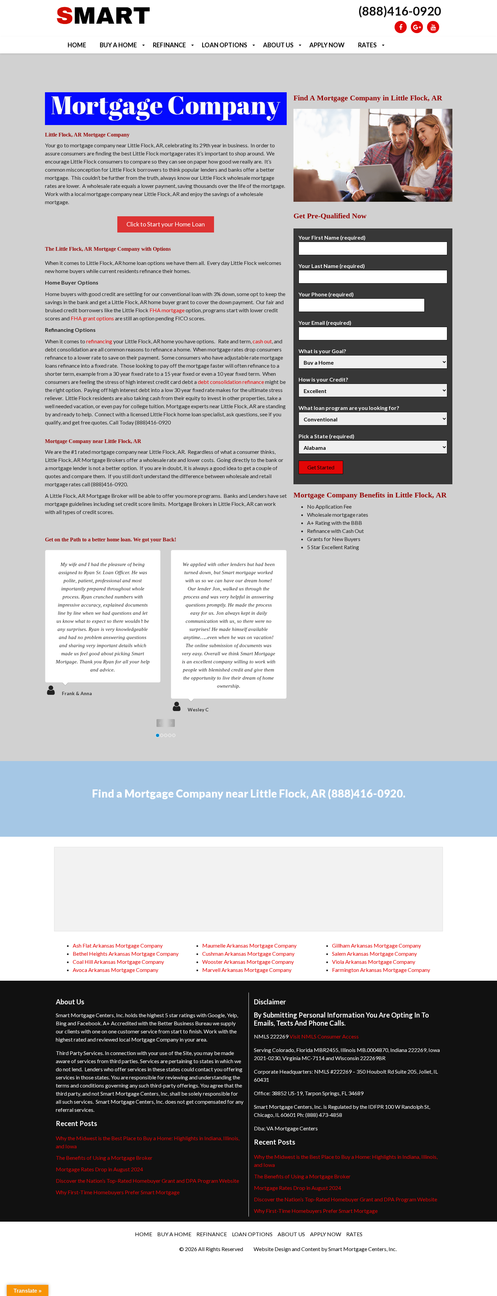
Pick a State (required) (326, 436)
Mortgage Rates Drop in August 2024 (99, 1169)
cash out (262, 341)
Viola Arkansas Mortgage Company (373, 961)
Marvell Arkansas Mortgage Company (246, 970)
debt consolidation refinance (231, 381)
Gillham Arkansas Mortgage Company (376, 945)
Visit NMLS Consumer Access (324, 1036)
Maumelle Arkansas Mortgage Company (249, 945)
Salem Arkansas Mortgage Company (374, 953)
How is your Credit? (323, 379)
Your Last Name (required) (332, 266)
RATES (367, 45)
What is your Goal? (322, 351)
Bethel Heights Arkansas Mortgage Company (126, 953)
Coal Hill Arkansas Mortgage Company (118, 961)
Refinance (169, 45)
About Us (278, 45)
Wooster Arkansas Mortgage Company (248, 961)
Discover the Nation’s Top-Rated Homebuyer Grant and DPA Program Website (147, 1180)
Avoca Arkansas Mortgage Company (115, 970)
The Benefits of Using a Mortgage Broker (104, 1157)
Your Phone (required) (326, 294)
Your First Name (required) (332, 237)
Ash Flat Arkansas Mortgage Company (118, 945)
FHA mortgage (167, 310)
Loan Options (224, 45)
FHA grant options (92, 318)
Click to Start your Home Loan (165, 224)
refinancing (99, 341)
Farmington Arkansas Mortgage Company (381, 970)
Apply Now (327, 45)
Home (77, 45)
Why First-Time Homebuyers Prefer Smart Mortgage (118, 1192)
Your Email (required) (325, 322)
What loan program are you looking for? (349, 408)
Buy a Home (118, 45)
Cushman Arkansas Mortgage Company (248, 953)
